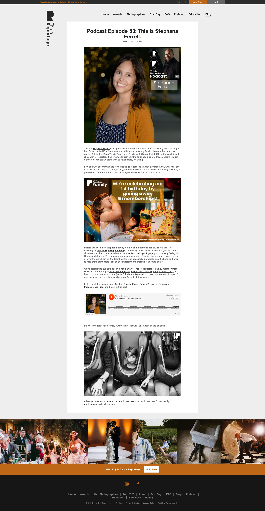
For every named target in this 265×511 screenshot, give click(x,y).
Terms (111, 503)
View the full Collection (79, 2)
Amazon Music (131, 284)
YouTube (99, 287)
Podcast (179, 14)
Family (149, 497)
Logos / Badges (149, 503)
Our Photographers (106, 494)
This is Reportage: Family (110, 250)
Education (195, 14)
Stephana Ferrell (101, 148)
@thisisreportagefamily (134, 274)
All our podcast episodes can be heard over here (109, 401)
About (142, 494)
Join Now (197, 2)
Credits (128, 503)
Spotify (118, 284)
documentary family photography (138, 253)
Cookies (119, 503)
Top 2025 (128, 494)
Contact (137, 503)
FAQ (167, 14)
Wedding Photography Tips (168, 503)
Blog (208, 14)
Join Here (151, 469)
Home (105, 14)
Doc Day (155, 14)
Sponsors (135, 497)
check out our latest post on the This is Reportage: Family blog (141, 271)
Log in (216, 2)
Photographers (136, 14)
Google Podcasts (148, 284)
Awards (117, 14)
